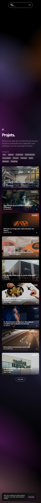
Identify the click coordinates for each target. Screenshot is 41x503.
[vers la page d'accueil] (13, 5)
